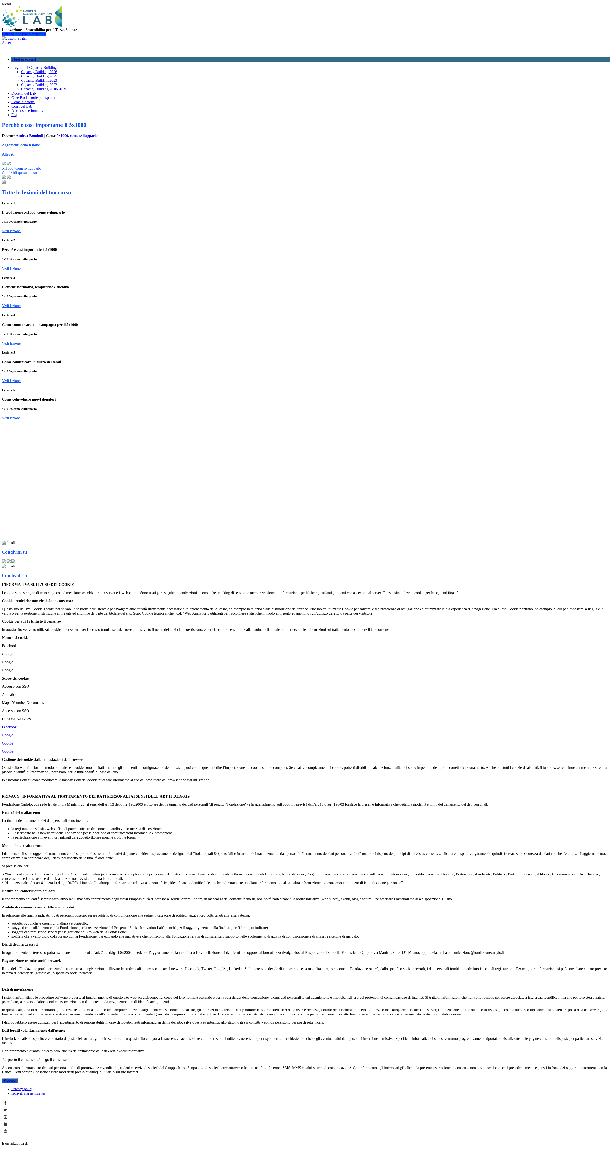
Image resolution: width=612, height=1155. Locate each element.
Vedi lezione (11, 231)
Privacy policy (22, 1089)
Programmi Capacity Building (34, 67)
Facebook (9, 727)
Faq (14, 115)
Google (7, 735)
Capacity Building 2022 (39, 85)
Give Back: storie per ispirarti (33, 98)
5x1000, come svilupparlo (77, 136)
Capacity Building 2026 (39, 72)
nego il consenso (54, 1060)
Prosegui (10, 1080)
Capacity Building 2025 (39, 76)
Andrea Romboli (29, 136)
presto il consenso (22, 1060)
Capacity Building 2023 (39, 80)
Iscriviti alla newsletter (28, 1093)
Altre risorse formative (28, 110)
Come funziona (23, 102)
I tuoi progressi (23, 59)
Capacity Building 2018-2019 (43, 89)
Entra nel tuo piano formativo (24, 34)
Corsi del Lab (21, 106)
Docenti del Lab (23, 93)
